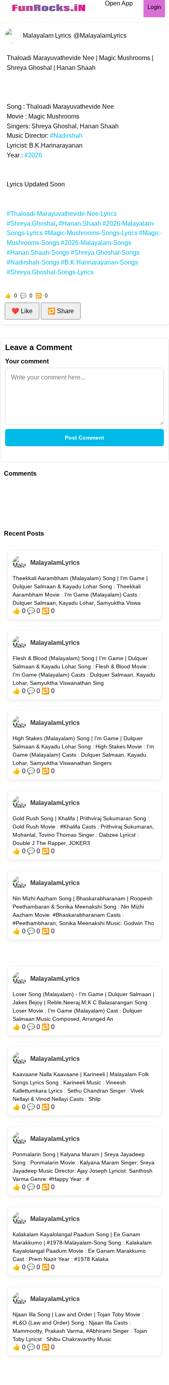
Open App (119, 3)
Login (154, 7)
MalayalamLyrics (55, 562)
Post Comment (84, 437)
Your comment (27, 361)
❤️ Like (22, 311)
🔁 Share (61, 311)
